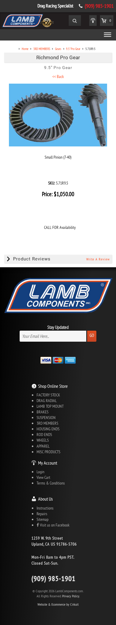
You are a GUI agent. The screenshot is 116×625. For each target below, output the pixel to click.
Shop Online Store (53, 386)
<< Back (58, 76)
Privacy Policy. (71, 596)
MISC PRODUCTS (48, 451)
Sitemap (42, 519)
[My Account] (93, 20)
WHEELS (43, 440)
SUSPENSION (46, 417)
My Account (47, 463)
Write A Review (98, 259)
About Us (45, 499)
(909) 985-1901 (99, 6)
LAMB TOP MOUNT (50, 406)
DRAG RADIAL (47, 400)
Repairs (42, 513)
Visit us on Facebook (54, 525)
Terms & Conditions (51, 483)
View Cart (43, 477)
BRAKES (42, 412)
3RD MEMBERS (47, 423)
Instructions (45, 508)
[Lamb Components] (27, 20)
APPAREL (43, 446)
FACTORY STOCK (48, 395)
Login (40, 471)
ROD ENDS (44, 434)
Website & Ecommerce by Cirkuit (58, 604)
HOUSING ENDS (48, 429)
